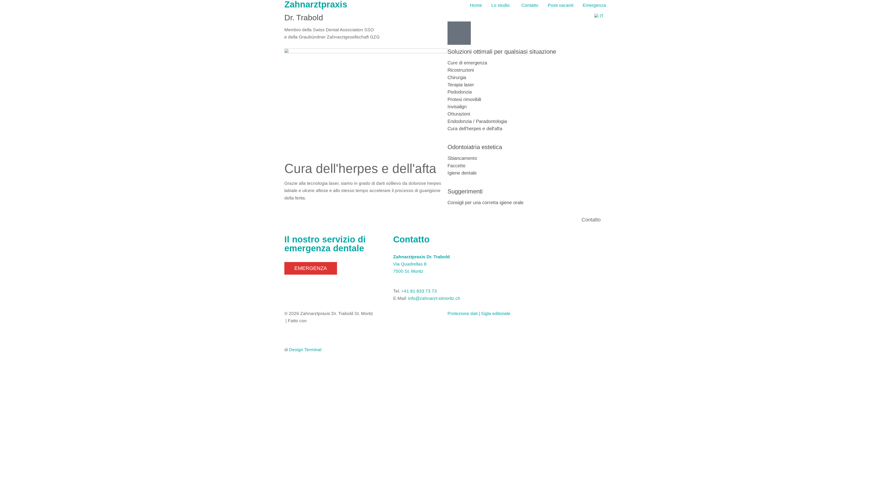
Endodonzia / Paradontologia (477, 121)
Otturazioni (459, 113)
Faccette (456, 165)
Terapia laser (461, 84)
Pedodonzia (460, 91)
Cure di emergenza (467, 62)
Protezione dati (463, 313)
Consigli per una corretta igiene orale (485, 202)
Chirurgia (457, 77)
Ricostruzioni (461, 70)
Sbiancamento (462, 158)
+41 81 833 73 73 (419, 291)
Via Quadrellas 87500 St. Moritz (421, 264)
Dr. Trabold (303, 17)
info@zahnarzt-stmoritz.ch (434, 298)
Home (476, 5)
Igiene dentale (462, 172)
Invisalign (457, 106)
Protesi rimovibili (464, 99)
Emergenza (594, 5)
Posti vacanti (560, 5)
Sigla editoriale (495, 313)
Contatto (529, 5)
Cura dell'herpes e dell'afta (475, 128)
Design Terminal (305, 349)
